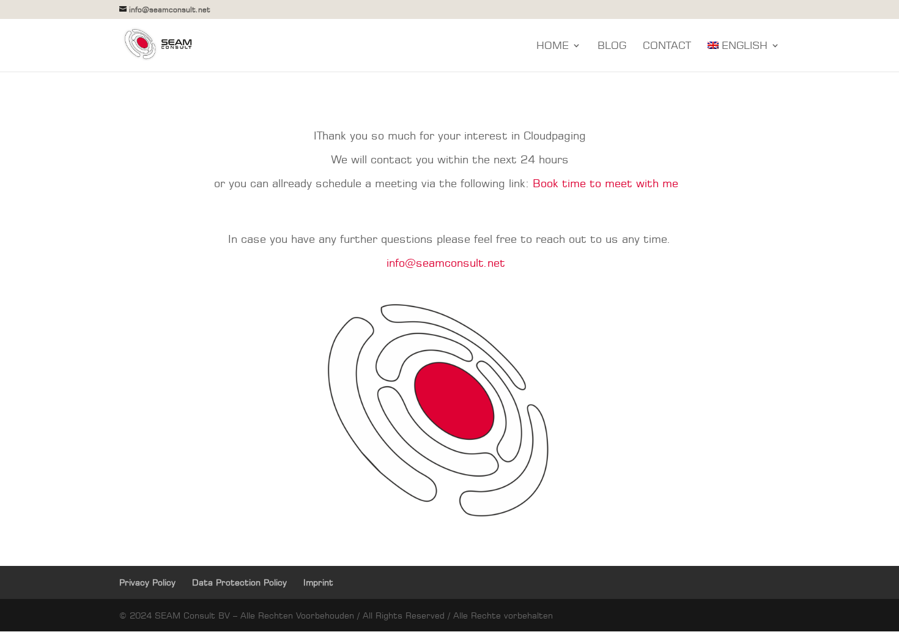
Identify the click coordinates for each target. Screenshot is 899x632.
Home (552, 46)
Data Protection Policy (239, 582)
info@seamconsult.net (446, 262)
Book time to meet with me (605, 183)
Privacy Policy (147, 582)
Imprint (318, 582)
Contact (667, 46)
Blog (611, 46)
